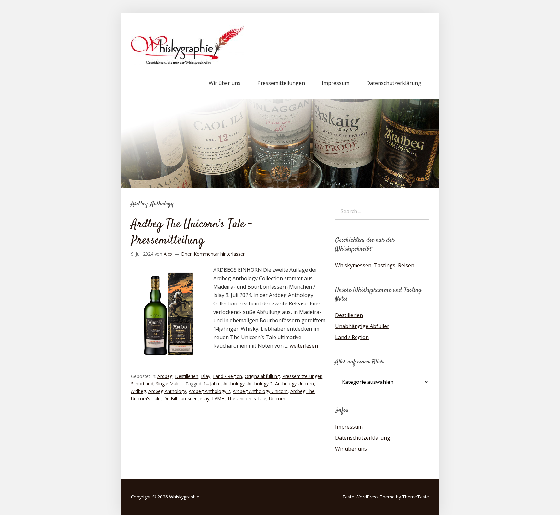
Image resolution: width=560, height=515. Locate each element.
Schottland (142, 384)
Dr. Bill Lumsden (180, 398)
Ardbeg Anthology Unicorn (260, 391)
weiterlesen (304, 345)
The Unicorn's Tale (246, 398)
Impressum (335, 82)
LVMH (218, 398)
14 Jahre (212, 384)
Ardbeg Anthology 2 (209, 391)
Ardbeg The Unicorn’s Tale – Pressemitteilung (191, 232)
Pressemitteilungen (281, 82)
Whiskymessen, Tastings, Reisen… (376, 265)
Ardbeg (165, 376)
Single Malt (167, 384)
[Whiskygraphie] (187, 62)
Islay (205, 376)
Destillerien (186, 376)
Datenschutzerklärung (393, 82)
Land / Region (227, 376)
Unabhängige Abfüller (362, 326)
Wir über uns (224, 82)
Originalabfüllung (262, 376)
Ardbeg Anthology (167, 391)
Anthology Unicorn (294, 384)
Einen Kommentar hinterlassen (213, 254)
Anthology (234, 384)
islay (204, 398)
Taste (348, 497)
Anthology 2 (260, 384)
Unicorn (277, 398)
